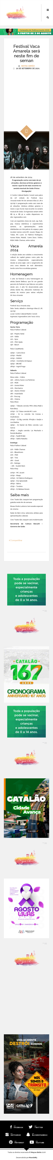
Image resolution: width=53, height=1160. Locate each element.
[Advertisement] (26, 96)
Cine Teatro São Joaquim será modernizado (26, 520)
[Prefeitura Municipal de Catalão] (26, 808)
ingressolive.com (20, 217)
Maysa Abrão (28, 66)
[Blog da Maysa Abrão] (26, 626)
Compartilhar (16, 540)
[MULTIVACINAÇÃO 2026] (26, 589)
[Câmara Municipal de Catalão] (26, 908)
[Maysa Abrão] (16, 12)
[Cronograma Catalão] (26, 674)
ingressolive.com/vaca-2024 (29, 316)
